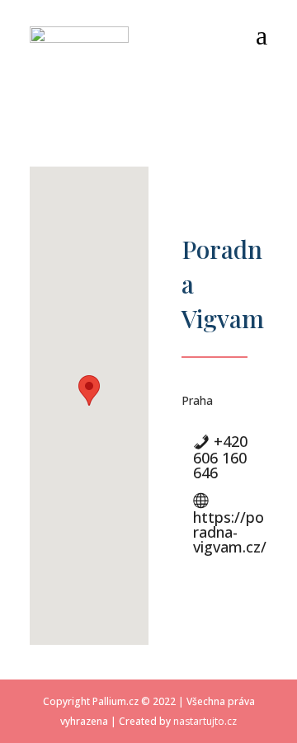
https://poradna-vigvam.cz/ (229, 532)
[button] (89, 390)
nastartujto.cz (205, 721)
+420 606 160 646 (220, 456)
